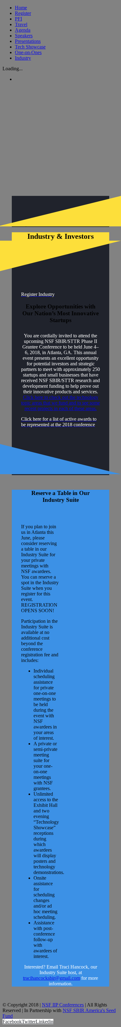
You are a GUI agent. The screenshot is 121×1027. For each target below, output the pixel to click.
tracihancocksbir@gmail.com (51, 978)
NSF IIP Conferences (63, 1004)
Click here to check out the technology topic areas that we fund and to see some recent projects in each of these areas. (60, 403)
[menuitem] (67, 8)
